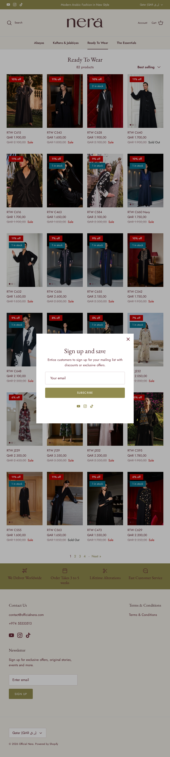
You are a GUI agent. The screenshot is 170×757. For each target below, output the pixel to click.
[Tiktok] (91, 406)
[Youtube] (78, 406)
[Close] (128, 339)
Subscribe (85, 393)
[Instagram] (85, 406)
